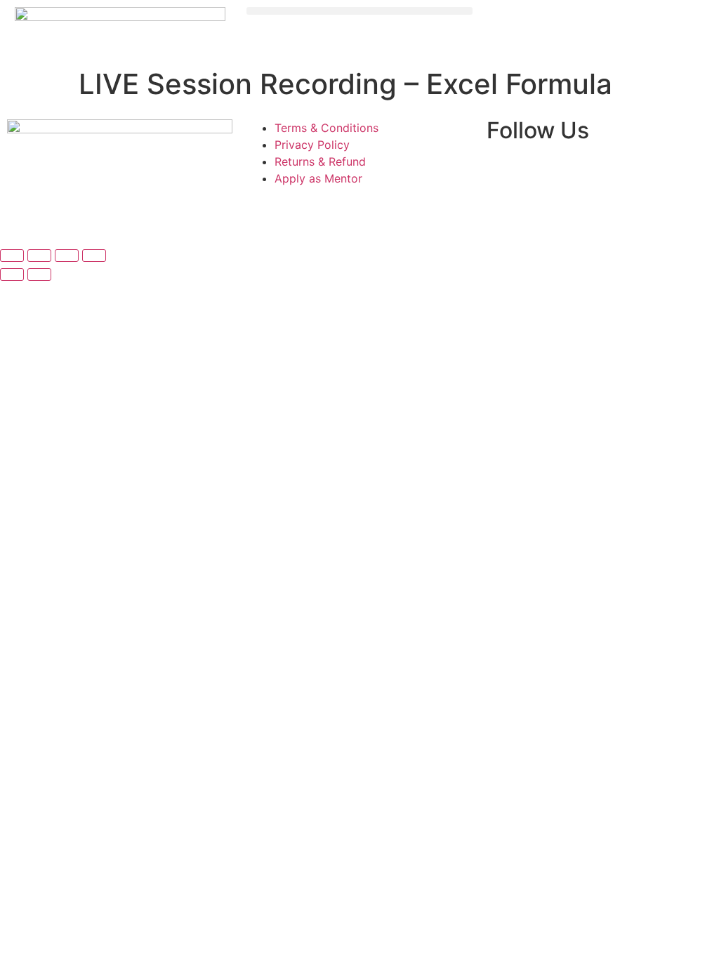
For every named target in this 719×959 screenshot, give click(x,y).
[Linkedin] (504, 173)
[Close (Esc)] (94, 255)
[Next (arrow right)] (39, 274)
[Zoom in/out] (12, 255)
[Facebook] (581, 173)
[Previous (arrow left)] (12, 274)
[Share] (67, 255)
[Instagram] (542, 173)
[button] (359, 11)
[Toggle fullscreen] (39, 255)
